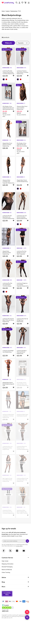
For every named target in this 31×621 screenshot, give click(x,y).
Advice (4, 577)
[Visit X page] (10, 551)
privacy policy (19, 546)
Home (3, 11)
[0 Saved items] (22, 3)
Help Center (5, 561)
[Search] (16, 3)
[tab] (15, 564)
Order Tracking (6, 572)
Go (27, 541)
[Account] (19, 3)
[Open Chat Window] (27, 617)
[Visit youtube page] (24, 551)
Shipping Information (7, 564)
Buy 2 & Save (6, 49)
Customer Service (7, 557)
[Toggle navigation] (28, 3)
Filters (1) (8, 43)
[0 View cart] (25, 3)
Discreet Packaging (7, 566)
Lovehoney (17, 7)
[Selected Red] (6, 79)
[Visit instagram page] (17, 551)
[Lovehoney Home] (8, 3)
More (3, 586)
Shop (3, 582)
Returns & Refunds (7, 569)
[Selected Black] (4, 79)
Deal (4, 85)
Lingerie (8, 11)
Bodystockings (14, 11)
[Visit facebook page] (4, 551)
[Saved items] (13, 76)
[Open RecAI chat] (27, 612)
